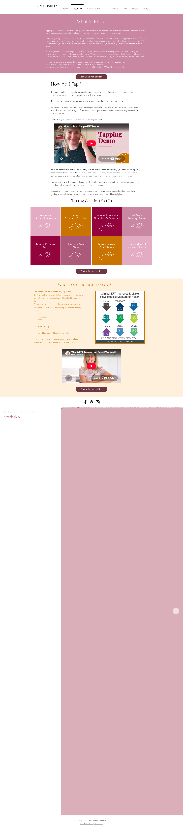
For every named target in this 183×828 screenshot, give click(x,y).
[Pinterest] (91, 402)
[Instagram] (97, 402)
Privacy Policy (98, 824)
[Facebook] (85, 402)
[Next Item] (176, 611)
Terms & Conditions (86, 824)
